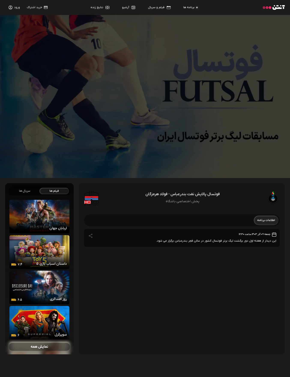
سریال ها (24, 191)
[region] (39, 268)
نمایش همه (39, 347)
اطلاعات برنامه (266, 220)
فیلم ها (54, 191)
